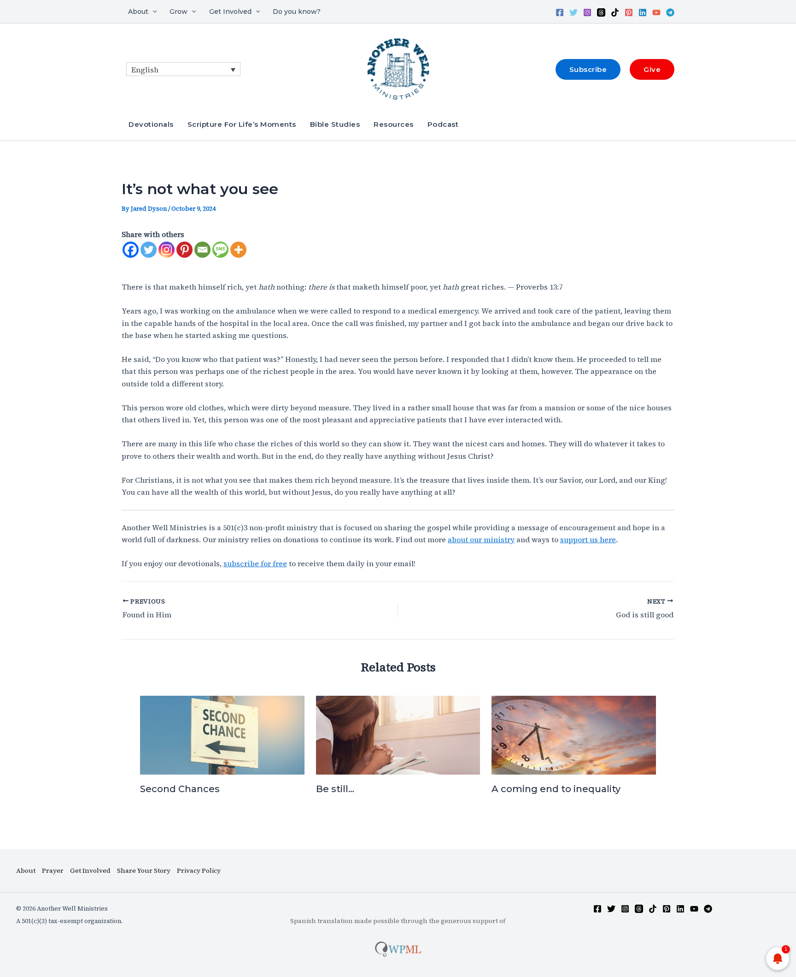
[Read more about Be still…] (398, 734)
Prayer (53, 870)
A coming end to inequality (556, 788)
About (138, 11)
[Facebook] (560, 12)
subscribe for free (255, 563)
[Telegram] (670, 12)
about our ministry (481, 539)
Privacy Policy (199, 870)
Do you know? (297, 11)
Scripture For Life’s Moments (241, 124)
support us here (588, 539)
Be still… (335, 788)
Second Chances (180, 788)
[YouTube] (656, 12)
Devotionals (151, 124)
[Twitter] (573, 12)
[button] (152, 11)
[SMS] (220, 250)
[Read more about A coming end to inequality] (574, 734)
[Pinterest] (629, 12)
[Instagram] (587, 12)
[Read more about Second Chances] (222, 734)
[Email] (202, 250)
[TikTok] (615, 12)
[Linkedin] (642, 12)
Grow (178, 11)
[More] (238, 250)
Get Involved (230, 11)
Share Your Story (143, 870)
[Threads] (601, 12)
